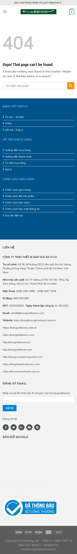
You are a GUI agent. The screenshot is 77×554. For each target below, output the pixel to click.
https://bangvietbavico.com (18, 334)
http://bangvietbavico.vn (16, 342)
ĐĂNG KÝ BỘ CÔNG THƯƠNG (20, 492)
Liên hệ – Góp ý (14, 129)
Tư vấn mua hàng (15, 163)
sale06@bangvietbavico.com (27, 313)
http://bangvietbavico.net (17, 349)
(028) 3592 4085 (25, 291)
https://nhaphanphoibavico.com (21, 364)
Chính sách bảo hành (17, 202)
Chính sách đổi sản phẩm (19, 196)
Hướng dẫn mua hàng (18, 150)
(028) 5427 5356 (46, 291)
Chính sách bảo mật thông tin (22, 208)
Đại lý (8, 169)
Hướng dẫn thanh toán (18, 156)
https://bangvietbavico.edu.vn (20, 327)
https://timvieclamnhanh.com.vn (21, 371)
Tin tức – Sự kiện (14, 117)
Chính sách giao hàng (18, 189)
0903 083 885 (21, 298)
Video (8, 123)
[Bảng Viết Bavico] (38, 11)
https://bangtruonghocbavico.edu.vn (35, 320)
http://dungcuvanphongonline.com (23, 356)
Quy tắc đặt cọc (14, 215)
